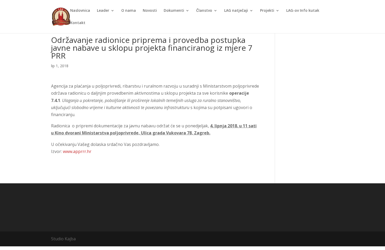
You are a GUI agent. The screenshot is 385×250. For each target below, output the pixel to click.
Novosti (150, 11)
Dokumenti (174, 11)
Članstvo (204, 11)
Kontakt (77, 23)
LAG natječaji (236, 11)
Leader (103, 11)
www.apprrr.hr (77, 151)
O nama (128, 11)
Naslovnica (80, 11)
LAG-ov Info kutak (302, 11)
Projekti (267, 11)
